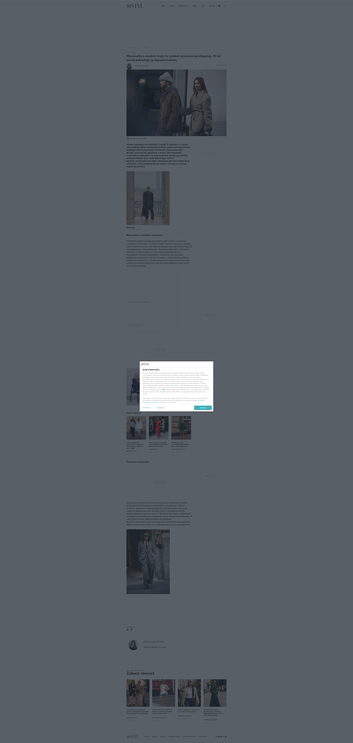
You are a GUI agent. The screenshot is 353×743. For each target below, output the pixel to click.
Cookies (153, 402)
